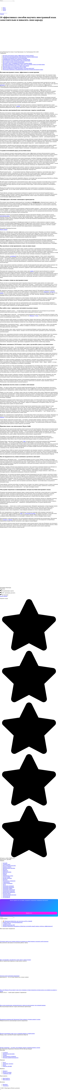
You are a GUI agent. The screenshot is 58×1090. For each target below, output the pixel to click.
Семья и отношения (7, 883)
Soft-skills (5, 863)
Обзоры (5, 874)
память (31, 271)
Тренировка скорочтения (9, 889)
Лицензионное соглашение (9, 1056)
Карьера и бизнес (7, 866)
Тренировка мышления (8, 887)
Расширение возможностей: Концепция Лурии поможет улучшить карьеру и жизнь (20, 1019)
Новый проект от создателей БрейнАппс (13, 922)
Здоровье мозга (6, 864)
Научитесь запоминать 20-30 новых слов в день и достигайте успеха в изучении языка (24, 64)
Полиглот (5, 879)
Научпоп (5, 869)
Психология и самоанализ (9, 880)
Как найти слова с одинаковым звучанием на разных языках (17, 63)
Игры (4, 7)
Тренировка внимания (8, 885)
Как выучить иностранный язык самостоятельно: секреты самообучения (20, 56)
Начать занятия (3, 229)
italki (21, 513)
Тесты (4, 10)
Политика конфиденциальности (10, 1057)
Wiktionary (31, 315)
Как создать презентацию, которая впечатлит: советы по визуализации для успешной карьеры (23, 1005)
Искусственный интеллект (9, 865)
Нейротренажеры (7, 872)
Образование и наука (8, 875)
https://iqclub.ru (6, 1078)
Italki (24, 441)
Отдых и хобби (6, 877)
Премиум (5, 1071)
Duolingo (5, 519)
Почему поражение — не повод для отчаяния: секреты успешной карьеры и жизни (20, 1047)
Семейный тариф (7, 1073)
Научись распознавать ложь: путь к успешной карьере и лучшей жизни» (17, 1033)
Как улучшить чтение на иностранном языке (13, 62)
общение (2, 417)
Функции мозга (6, 893)
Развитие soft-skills (7, 1066)
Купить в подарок (7, 1072)
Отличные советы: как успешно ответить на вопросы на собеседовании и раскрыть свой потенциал (24, 941)
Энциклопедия (6, 896)
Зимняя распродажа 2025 (9, 925)
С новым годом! (7, 923)
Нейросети (5, 870)
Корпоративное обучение (9, 868)
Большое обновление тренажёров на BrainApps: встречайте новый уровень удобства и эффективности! (28, 926)
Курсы (4, 9)
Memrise (10, 519)
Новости (5, 873)
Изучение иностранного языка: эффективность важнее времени (18, 55)
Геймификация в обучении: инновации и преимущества (16, 59)
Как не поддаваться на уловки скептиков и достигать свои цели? (18, 68)
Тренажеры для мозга (8, 1063)
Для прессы (5, 1085)
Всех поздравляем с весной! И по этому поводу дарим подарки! (15, 959)
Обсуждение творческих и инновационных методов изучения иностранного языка (23, 69)
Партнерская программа (8, 1053)
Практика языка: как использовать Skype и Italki (14, 67)
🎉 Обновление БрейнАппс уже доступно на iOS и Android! (17, 921)
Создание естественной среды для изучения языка (15, 58)
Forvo (37, 315)
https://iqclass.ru (6, 1079)
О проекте (5, 1052)
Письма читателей (7, 878)
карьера (18, 106)
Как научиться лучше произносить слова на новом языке (16, 60)
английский (13, 256)
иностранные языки (5, 215)
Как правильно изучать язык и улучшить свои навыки (16, 65)
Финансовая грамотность (9, 892)
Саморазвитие (6, 882)
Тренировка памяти (7, 888)
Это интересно (6, 897)
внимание (2, 85)
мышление (46, 291)
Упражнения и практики (9, 891)
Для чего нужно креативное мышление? (9, 975)
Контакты (5, 1084)
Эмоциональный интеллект (9, 894)
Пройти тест (29, 913)
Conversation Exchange (30, 513)
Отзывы (5, 1055)
